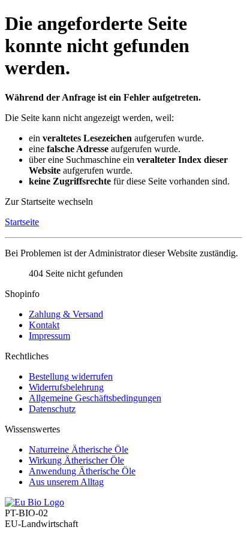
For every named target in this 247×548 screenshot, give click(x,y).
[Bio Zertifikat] (34, 502)
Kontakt (44, 325)
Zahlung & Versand (66, 314)
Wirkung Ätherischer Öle (76, 460)
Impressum (49, 336)
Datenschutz (52, 409)
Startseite (22, 222)
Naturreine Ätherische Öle (78, 449)
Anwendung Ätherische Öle (82, 471)
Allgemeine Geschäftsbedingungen (95, 398)
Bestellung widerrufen (71, 376)
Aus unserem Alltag (66, 482)
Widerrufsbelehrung (66, 387)
